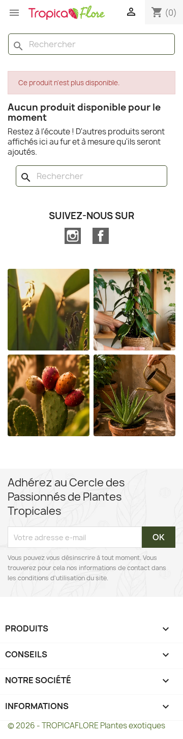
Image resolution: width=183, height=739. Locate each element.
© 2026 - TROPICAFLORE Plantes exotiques (86, 725)
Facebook (101, 236)
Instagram (73, 236)
